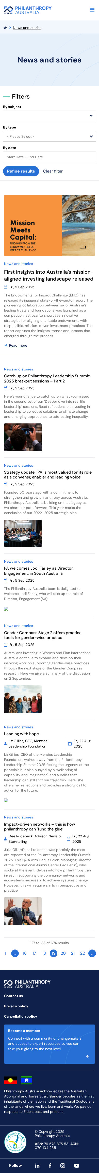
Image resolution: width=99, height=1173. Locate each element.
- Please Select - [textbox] (21, 136)
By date (9, 148)
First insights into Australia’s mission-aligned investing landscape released (48, 275)
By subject (12, 107)
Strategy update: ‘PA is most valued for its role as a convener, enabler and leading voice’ (48, 475)
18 (44, 953)
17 (34, 953)
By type (9, 127)
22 (82, 953)
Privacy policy (16, 1006)
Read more (18, 345)
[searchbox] (7, 116)
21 (73, 953)
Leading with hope (21, 734)
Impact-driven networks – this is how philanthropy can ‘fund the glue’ (39, 827)
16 (25, 953)
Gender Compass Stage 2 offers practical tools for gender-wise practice (43, 635)
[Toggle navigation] (92, 9)
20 (63, 953)
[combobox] (49, 116)
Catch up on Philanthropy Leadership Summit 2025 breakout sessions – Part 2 (47, 378)
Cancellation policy (20, 1016)
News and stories (27, 27)
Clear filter (53, 171)
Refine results (21, 171)
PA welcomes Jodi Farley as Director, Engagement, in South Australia (38, 571)
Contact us (13, 996)
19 (54, 953)
